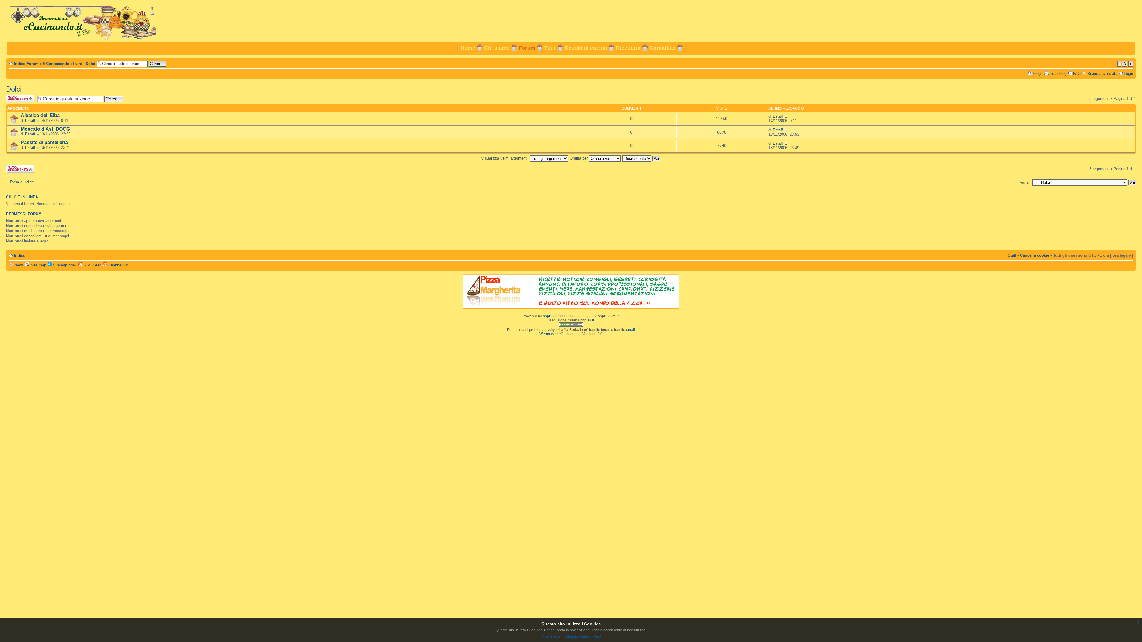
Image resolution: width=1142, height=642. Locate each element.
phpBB (548, 316)
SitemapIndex (64, 265)
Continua (550, 636)
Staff (1012, 255)
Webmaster (548, 334)
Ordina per (579, 158)
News (18, 265)
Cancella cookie (1034, 255)
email (630, 330)
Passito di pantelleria (44, 142)
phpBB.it (587, 320)
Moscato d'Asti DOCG (45, 129)
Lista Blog (1057, 73)
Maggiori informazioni (583, 637)
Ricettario (628, 48)
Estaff (30, 120)
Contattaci (663, 48)
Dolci (90, 63)
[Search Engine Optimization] (571, 326)
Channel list (117, 265)
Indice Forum (26, 63)
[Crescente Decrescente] (641, 158)
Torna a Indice (22, 182)
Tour (550, 48)
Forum (527, 48)
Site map (37, 265)
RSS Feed (91, 265)
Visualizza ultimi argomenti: (505, 158)
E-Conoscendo (55, 63)
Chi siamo (497, 48)
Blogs (1038, 73)
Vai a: (1025, 182)
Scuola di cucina (586, 48)
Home (467, 48)
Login (1128, 73)
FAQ (1077, 73)
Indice (19, 255)
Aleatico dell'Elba (40, 115)
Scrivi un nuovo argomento (19, 98)
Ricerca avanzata (1102, 73)
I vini (77, 63)
